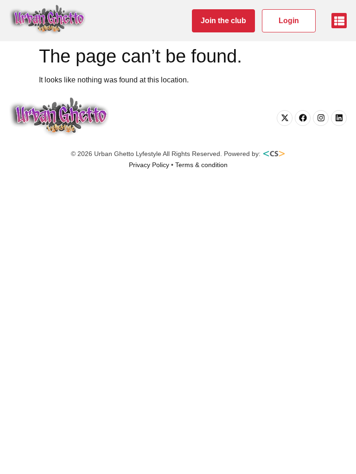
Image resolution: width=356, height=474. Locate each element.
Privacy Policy (149, 164)
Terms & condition (201, 164)
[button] (339, 20)
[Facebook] (303, 118)
